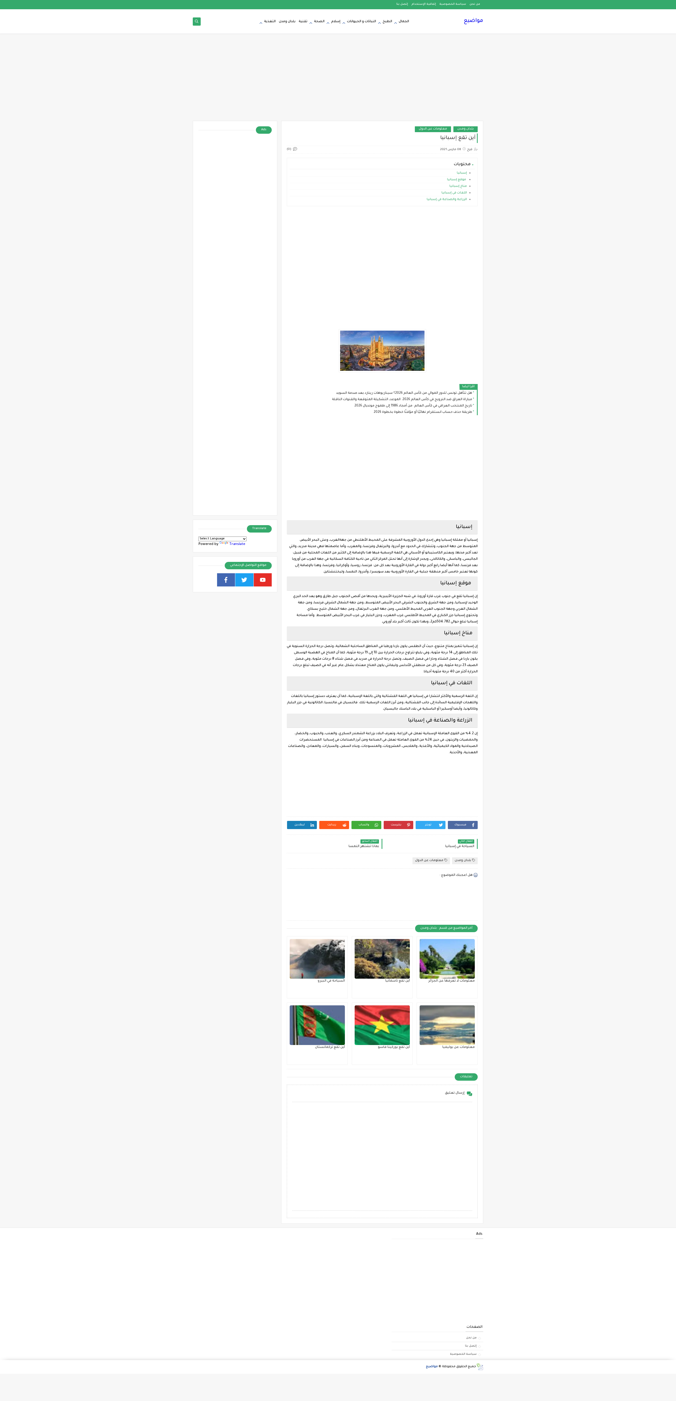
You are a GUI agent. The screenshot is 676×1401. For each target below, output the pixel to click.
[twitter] (244, 579)
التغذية (270, 22)
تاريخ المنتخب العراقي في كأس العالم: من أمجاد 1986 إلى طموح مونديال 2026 (413, 406)
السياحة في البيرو (331, 981)
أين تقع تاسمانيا (397, 981)
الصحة (319, 22)
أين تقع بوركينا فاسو (394, 1047)
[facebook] (226, 579)
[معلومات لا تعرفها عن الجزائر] (447, 959)
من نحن (475, 4)
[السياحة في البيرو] (317, 959)
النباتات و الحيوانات (361, 22)
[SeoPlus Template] (479, 1366)
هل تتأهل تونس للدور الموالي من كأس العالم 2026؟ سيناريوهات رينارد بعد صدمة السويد (404, 393)
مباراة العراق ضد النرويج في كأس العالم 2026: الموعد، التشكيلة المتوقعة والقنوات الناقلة (402, 399)
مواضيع (473, 21)
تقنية (303, 22)
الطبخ (387, 22)
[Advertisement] (338, 80)
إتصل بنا (402, 4)
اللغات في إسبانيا (454, 193)
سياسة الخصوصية (452, 4)
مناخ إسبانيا (458, 186)
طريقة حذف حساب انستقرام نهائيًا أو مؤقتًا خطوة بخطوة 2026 (423, 412)
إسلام (335, 22)
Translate (237, 544)
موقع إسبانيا (457, 180)
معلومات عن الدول (433, 129)
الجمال (404, 22)
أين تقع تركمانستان (330, 1047)
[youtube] (263, 579)
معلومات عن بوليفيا (458, 1047)
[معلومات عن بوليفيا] (447, 1025)
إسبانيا (462, 173)
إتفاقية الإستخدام (423, 4)
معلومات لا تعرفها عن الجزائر (451, 981)
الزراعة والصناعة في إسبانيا (447, 199)
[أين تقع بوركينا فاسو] (382, 1025)
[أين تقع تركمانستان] (317, 1025)
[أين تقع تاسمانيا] (382, 959)
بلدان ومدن (287, 22)
